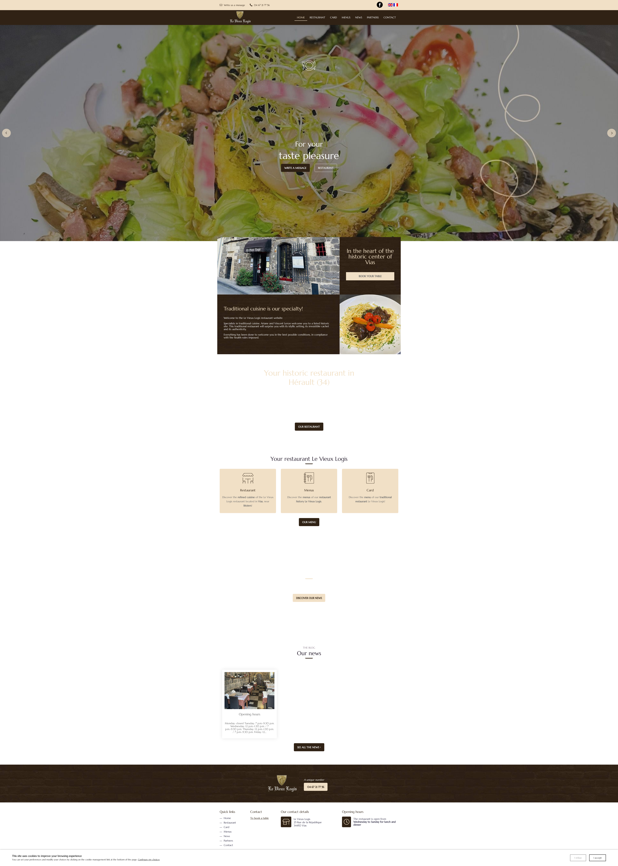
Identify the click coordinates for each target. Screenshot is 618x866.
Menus (309, 471)
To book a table (259, 818)
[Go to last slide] (6, 133)
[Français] (395, 5)
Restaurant (326, 167)
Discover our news (309, 597)
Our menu (309, 522)
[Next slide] (611, 133)
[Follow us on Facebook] (379, 5)
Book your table (370, 276)
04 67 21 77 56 (315, 786)
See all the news (308, 747)
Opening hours (249, 714)
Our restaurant (309, 426)
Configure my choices (149, 859)
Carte (370, 471)
